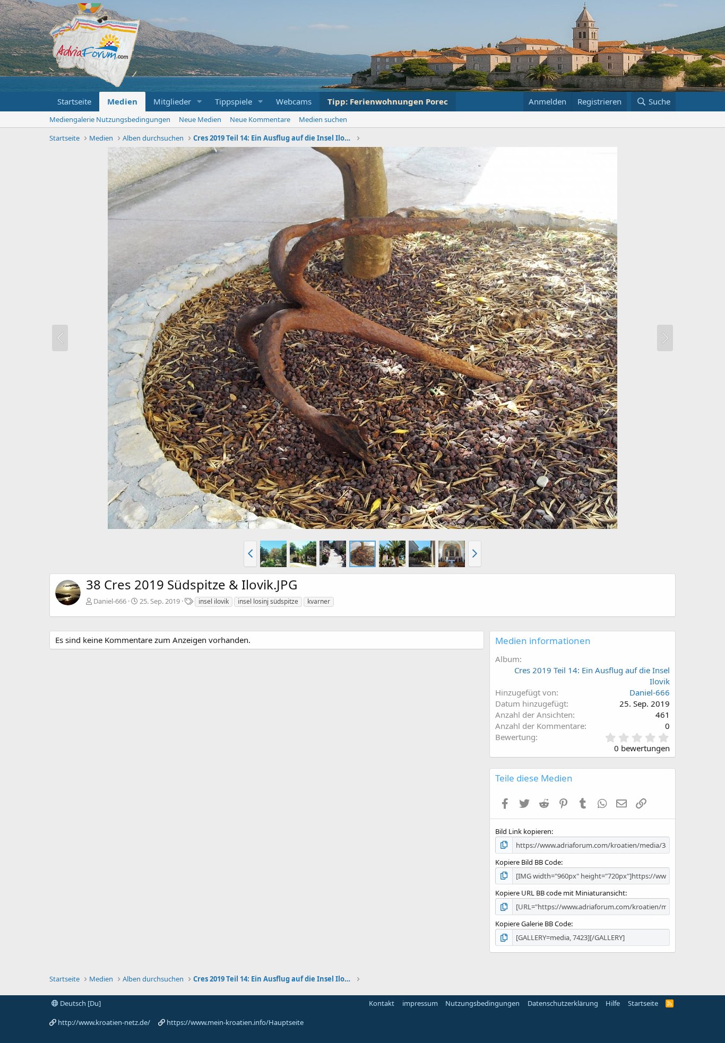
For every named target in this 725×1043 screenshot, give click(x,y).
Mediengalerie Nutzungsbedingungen (109, 119)
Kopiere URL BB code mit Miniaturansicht (560, 893)
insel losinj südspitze (268, 601)
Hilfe (613, 1003)
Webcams (294, 101)
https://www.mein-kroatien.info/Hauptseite (235, 1022)
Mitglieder (172, 101)
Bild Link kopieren (523, 831)
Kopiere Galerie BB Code (533, 923)
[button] (199, 101)
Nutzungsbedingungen (482, 1003)
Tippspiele (233, 101)
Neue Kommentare (260, 119)
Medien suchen (323, 119)
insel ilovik (213, 601)
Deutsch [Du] (79, 1003)
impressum (420, 1003)
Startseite (74, 101)
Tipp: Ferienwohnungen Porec (387, 101)
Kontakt (381, 1003)
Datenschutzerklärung (563, 1003)
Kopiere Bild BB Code (528, 862)
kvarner (318, 601)
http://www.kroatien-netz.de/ (104, 1022)
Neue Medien (200, 119)
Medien (122, 101)
